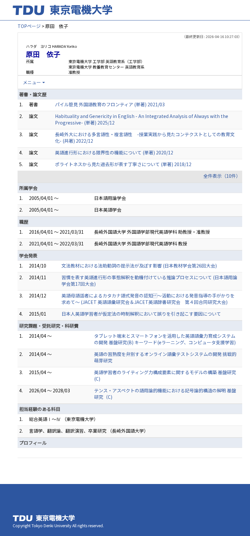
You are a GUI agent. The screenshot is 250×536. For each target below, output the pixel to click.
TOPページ (29, 26)
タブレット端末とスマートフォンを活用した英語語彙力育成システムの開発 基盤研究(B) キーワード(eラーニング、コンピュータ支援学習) (165, 339)
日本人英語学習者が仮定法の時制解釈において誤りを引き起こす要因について (141, 313)
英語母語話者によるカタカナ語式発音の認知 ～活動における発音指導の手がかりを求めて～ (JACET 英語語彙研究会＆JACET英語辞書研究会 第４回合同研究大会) (148, 298)
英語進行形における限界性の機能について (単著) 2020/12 (114, 152)
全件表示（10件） (222, 176)
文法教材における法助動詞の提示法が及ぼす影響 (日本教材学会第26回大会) (139, 265)
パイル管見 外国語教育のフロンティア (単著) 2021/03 (110, 104)
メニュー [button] (32, 82)
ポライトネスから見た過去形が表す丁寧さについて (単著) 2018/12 (123, 164)
